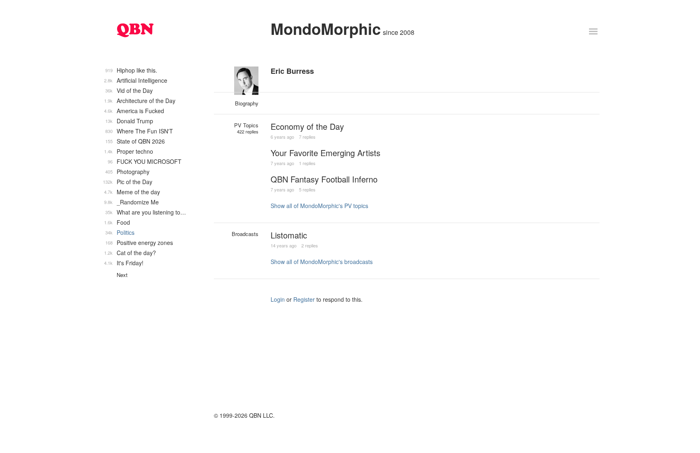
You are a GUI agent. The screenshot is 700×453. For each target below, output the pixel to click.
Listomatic (289, 235)
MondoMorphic (326, 28)
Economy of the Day (307, 126)
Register (304, 299)
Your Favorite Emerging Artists (325, 153)
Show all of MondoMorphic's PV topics (319, 206)
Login (278, 299)
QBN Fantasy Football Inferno (324, 179)
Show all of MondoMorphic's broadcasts (322, 262)
